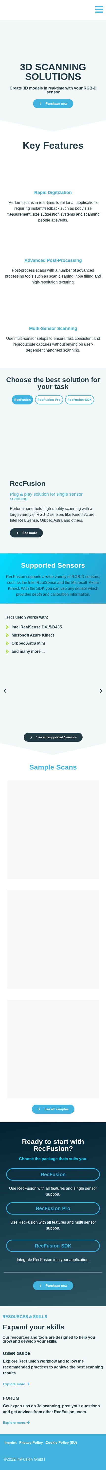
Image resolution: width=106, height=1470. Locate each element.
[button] (4, 690)
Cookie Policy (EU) (61, 1442)
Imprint (11, 1442)
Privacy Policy (31, 1442)
